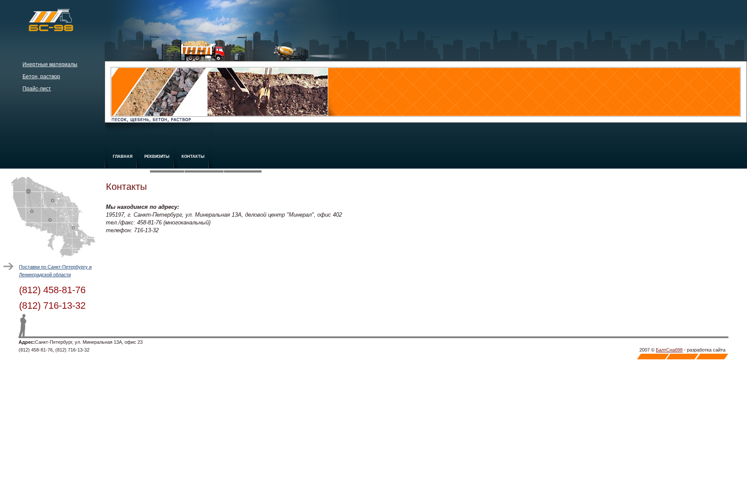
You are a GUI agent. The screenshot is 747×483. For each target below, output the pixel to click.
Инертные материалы (49, 64)
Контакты (193, 156)
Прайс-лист (36, 89)
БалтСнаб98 (669, 349)
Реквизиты (156, 156)
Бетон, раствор (41, 77)
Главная (122, 156)
